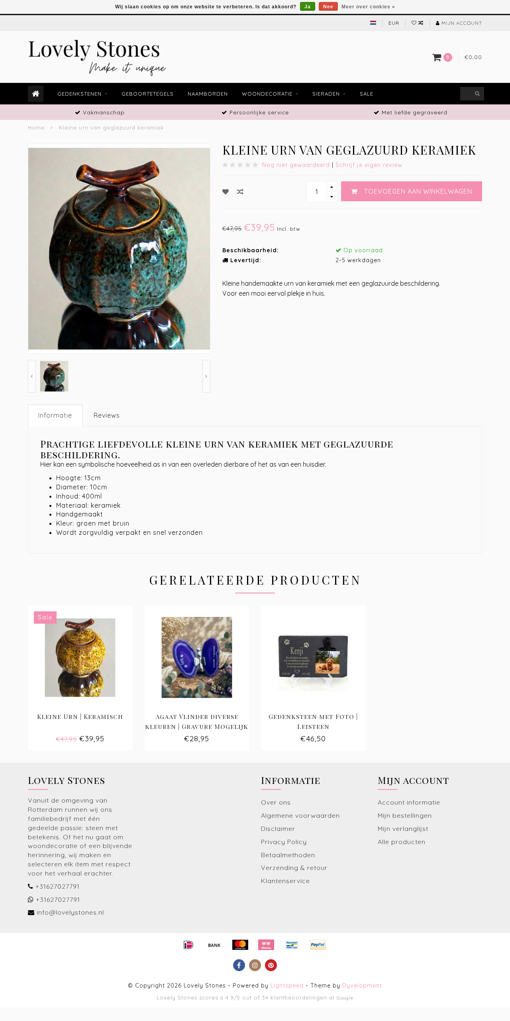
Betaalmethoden (288, 855)
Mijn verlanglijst (403, 829)
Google (345, 998)
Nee (328, 7)
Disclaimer (278, 829)
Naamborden (208, 93)
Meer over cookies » (368, 7)
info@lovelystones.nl (70, 912)
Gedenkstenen (79, 93)
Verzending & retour (294, 868)
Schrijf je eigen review (368, 165)
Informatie (55, 415)
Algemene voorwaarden (300, 815)
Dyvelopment (362, 985)
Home (36, 127)
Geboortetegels (148, 93)
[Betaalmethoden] (188, 945)
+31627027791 (57, 886)
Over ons (276, 802)
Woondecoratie (267, 93)
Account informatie (409, 802)
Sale (366, 93)
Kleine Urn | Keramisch (80, 716)
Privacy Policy (284, 842)
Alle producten (402, 842)
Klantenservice (285, 881)
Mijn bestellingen (405, 815)
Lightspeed (287, 985)
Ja (307, 7)
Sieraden (326, 93)
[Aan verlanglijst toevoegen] (225, 192)
